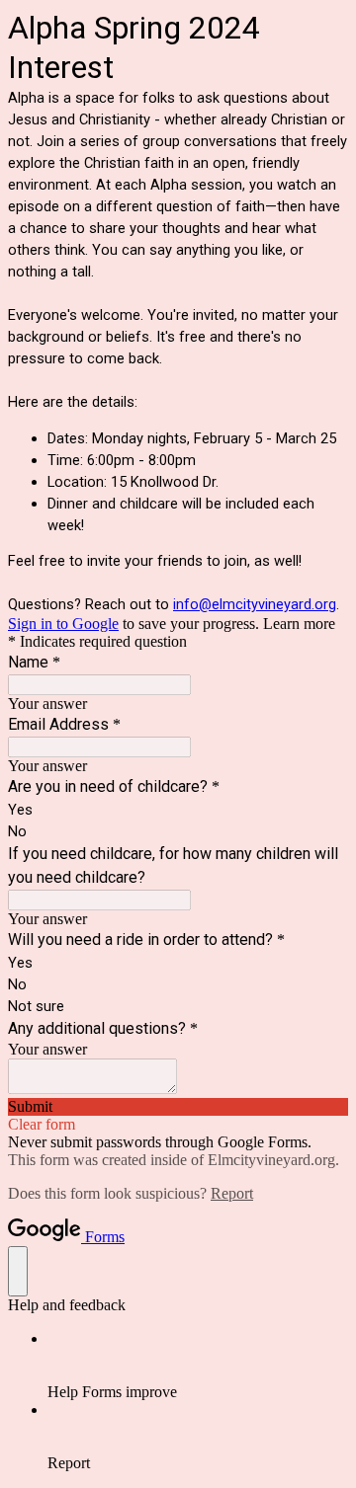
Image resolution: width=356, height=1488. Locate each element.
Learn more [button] (299, 623)
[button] (178, 1107)
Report (232, 1193)
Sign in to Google (63, 623)
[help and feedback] (18, 1271)
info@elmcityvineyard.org (254, 604)
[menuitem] (197, 1365)
